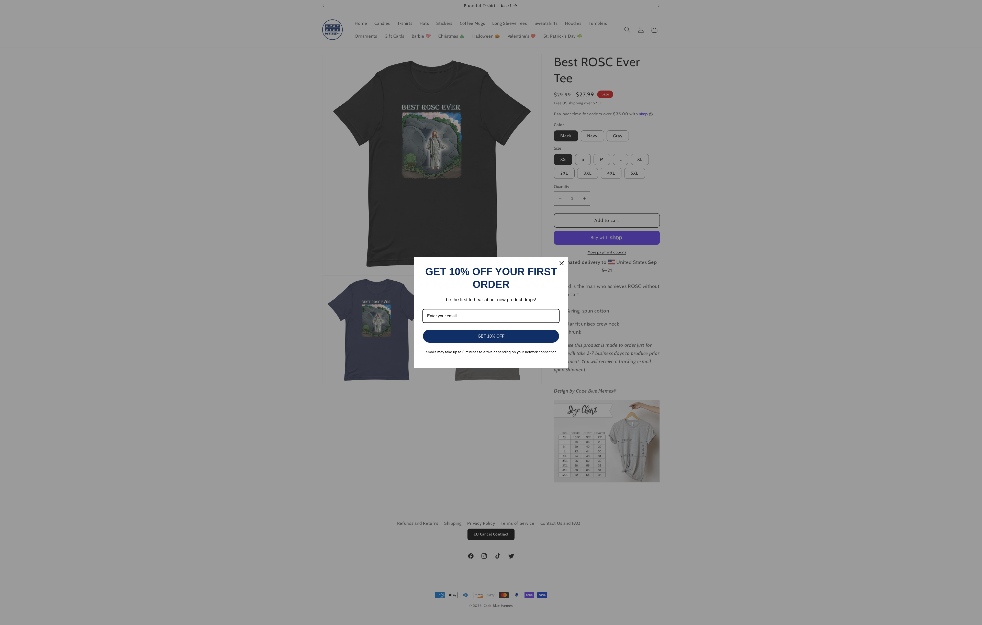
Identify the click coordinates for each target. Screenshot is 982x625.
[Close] (561, 263)
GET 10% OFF (491, 336)
